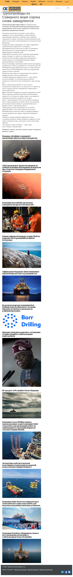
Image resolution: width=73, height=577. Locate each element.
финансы (5, 131)
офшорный (37, 129)
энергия (11, 131)
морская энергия (27, 129)
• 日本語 (7, 1)
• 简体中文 (34, 4)
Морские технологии (46, 569)
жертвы (12, 129)
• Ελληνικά (41, 1)
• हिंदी (40, 4)
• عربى (67, 1)
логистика (18, 129)
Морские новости (33, 569)
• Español (25, 1)
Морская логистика (20, 569)
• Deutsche (58, 1)
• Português (15, 1)
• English (33, 1)
